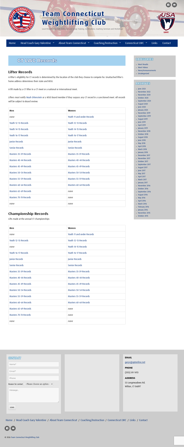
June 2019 (142, 122)
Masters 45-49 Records (20, 166)
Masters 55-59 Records (20, 179)
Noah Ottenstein (34, 97)
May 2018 (141, 143)
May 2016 (141, 198)
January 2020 (143, 110)
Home (12, 43)
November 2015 (144, 213)
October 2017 (143, 161)
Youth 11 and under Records (81, 117)
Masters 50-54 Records (20, 173)
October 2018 (143, 134)
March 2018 (142, 149)
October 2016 (143, 189)
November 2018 (144, 131)
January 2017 (143, 183)
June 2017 (141, 171)
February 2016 (143, 207)
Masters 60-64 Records (20, 185)
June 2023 (142, 89)
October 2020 (143, 98)
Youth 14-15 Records (18, 129)
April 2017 (142, 177)
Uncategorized (143, 74)
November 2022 (144, 92)
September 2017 (144, 164)
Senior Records (16, 148)
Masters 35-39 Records (20, 154)
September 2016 (144, 192)
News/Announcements (147, 70)
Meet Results (143, 64)
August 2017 (142, 168)
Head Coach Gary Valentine (36, 43)
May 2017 (141, 174)
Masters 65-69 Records (20, 191)
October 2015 (143, 216)
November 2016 (144, 186)
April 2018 (142, 146)
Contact (166, 43)
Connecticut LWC (134, 43)
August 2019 (143, 119)
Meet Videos (143, 67)
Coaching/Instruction (105, 43)
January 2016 (143, 210)
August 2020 (143, 104)
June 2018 (142, 140)
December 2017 (144, 155)
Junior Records (16, 142)
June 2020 (142, 107)
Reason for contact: (15, 384)
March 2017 (142, 180)
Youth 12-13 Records (18, 123)
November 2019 (144, 113)
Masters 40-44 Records (20, 160)
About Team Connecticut (72, 43)
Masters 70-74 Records (20, 197)
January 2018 (143, 152)
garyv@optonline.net (135, 362)
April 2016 (142, 201)
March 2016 (142, 204)
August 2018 (143, 137)
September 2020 (144, 101)
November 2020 (144, 95)
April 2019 (142, 125)
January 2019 (143, 128)
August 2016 (143, 195)
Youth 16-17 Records (18, 135)
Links (154, 43)
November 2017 (144, 158)
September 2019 (144, 116)
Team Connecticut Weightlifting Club (25, 437)
